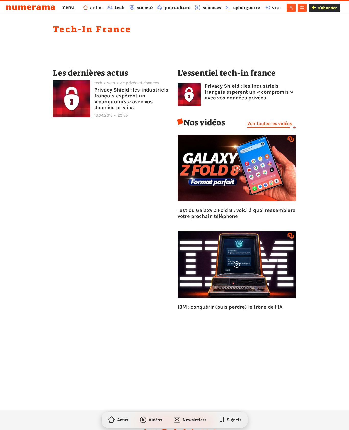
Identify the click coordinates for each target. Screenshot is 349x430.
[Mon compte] (291, 8)
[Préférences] (302, 8)
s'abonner (327, 7)
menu (67, 7)
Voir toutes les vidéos (269, 123)
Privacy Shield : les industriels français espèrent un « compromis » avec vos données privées (131, 98)
